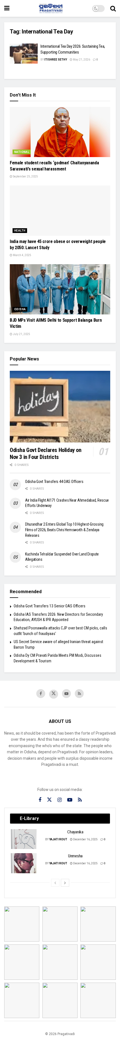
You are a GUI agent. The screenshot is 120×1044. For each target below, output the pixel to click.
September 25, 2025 (25, 176)
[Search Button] (113, 8)
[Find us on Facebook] (40, 693)
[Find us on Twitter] (53, 694)
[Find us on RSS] (79, 693)
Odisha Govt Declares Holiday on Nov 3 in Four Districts (45, 453)
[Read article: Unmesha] (24, 863)
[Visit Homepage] (51, 8)
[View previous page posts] (55, 883)
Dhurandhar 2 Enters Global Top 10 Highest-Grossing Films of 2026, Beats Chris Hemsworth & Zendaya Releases (64, 529)
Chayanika (75, 831)
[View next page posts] (65, 883)
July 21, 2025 (21, 334)
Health (19, 230)
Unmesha (75, 855)
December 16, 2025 (85, 839)
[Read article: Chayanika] (24, 839)
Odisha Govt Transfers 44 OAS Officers (54, 481)
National (21, 151)
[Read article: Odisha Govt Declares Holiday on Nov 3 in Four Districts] (60, 406)
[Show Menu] (6, 8)
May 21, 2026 (81, 59)
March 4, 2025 (21, 255)
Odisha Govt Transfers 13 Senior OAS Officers (49, 606)
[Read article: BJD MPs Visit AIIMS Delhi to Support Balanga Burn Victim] (60, 289)
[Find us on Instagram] (59, 800)
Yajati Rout (58, 839)
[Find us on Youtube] (66, 693)
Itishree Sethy (55, 59)
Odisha (20, 309)
